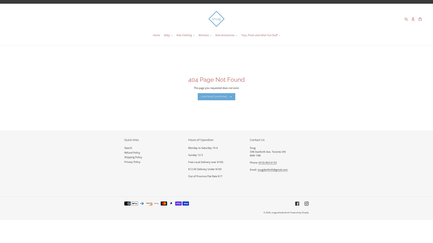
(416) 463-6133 (268, 162)
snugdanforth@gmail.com (273, 169)
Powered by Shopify (299, 212)
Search (128, 148)
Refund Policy (132, 152)
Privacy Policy (132, 162)
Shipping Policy (133, 157)
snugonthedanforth (280, 212)
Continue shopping (214, 96)
